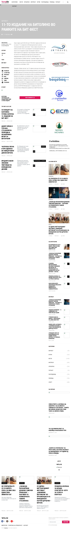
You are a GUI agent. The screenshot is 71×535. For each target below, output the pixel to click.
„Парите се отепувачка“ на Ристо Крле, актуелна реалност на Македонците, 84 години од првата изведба (59, 450)
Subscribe (65, 522)
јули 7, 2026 (51, 321)
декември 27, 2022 (53, 455)
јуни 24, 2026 (51, 330)
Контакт (26, 525)
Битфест (5, 21)
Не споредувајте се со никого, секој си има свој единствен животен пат (58, 180)
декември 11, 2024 (53, 432)
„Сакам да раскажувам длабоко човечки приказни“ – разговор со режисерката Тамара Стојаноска (59, 204)
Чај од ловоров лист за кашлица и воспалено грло (57, 429)
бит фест (4, 62)
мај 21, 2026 (51, 340)
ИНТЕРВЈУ (33, 2)
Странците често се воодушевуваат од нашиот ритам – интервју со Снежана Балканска (54, 335)
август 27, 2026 (52, 250)
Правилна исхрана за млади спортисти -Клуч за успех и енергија (55, 278)
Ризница (52, 2)
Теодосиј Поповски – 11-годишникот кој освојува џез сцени (55, 311)
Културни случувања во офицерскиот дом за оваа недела (6, 98)
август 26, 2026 (52, 280)
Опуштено (27, 2)
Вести (21, 2)
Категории (14, 2)
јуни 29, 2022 (51, 413)
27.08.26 (50, 184)
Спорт (50, 382)
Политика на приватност (15, 525)
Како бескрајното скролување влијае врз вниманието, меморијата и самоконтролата (55, 286)
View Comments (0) (30, 97)
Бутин (38, 2)
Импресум (4, 525)
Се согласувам (53, 525)
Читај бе (3, 53)
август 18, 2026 (52, 314)
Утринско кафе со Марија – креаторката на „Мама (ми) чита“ (54, 318)
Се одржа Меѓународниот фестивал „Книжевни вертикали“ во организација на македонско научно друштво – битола (59, 230)
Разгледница (45, 2)
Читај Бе (6, 527)
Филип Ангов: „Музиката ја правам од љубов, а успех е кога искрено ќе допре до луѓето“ (55, 326)
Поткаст (58, 2)
